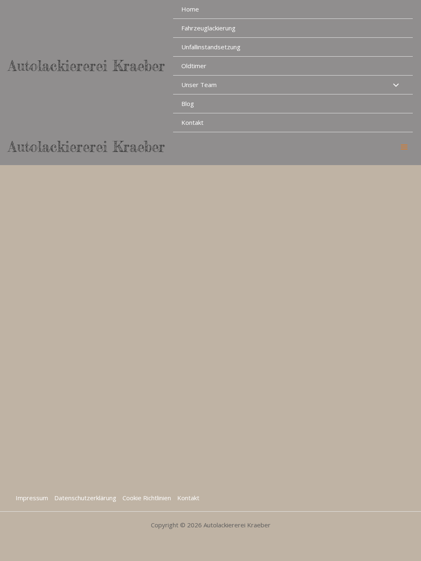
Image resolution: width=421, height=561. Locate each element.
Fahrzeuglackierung (208, 28)
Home (190, 9)
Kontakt (192, 122)
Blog (187, 103)
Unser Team (199, 84)
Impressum (32, 498)
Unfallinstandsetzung (211, 47)
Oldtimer (193, 66)
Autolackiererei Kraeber (86, 66)
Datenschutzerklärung (85, 498)
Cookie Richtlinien (147, 498)
